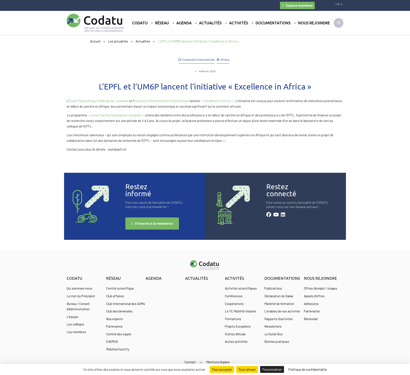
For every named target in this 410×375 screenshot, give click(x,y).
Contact (190, 362)
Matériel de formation (279, 304)
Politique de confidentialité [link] (307, 369)
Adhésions (311, 304)
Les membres (76, 332)
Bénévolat (311, 319)
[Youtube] (276, 215)
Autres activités (236, 341)
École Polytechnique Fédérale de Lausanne (99, 101)
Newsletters (273, 326)
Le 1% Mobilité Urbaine (240, 311)
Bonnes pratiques (276, 341)
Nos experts (114, 319)
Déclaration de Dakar (278, 296)
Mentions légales (218, 362)
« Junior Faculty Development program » (116, 115)
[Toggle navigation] (338, 23)
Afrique (224, 59)
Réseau (162, 23)
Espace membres (299, 5)
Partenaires (114, 326)
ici (224, 140)
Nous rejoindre (314, 23)
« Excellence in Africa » (217, 101)
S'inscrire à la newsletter (154, 223)
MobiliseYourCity (117, 349)
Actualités (210, 23)
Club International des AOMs (125, 304)
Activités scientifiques (241, 288)
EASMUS (112, 341)
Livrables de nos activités (282, 311)
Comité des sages (118, 334)
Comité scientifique (120, 288)
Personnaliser (272, 369)
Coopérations (234, 304)
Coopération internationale (198, 59)
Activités (238, 23)
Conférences (234, 296)
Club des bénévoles (119, 311)
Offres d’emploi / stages (320, 288)
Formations (233, 319)
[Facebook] (268, 215)
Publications (273, 288)
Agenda (184, 23)
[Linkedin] (283, 215)
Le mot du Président (81, 296)
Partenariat (312, 311)
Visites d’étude (235, 334)
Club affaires (115, 296)
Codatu (140, 23)
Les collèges (75, 324)
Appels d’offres (314, 296)
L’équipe (72, 317)
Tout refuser (247, 369)
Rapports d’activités (278, 319)
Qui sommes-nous (79, 288)
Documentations (273, 23)
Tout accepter (222, 369)
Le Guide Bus (273, 334)
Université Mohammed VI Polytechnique (161, 101)
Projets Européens (238, 326)
